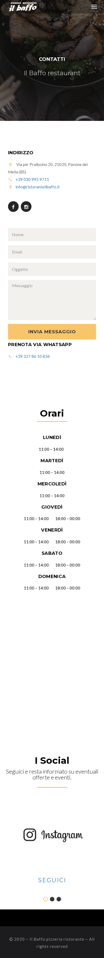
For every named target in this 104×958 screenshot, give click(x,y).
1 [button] (45, 899)
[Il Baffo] (20, 6)
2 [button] (52, 899)
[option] (52, 844)
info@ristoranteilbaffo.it (37, 186)
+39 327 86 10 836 (32, 356)
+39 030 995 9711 (32, 179)
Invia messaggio (52, 331)
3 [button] (59, 899)
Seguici (52, 880)
